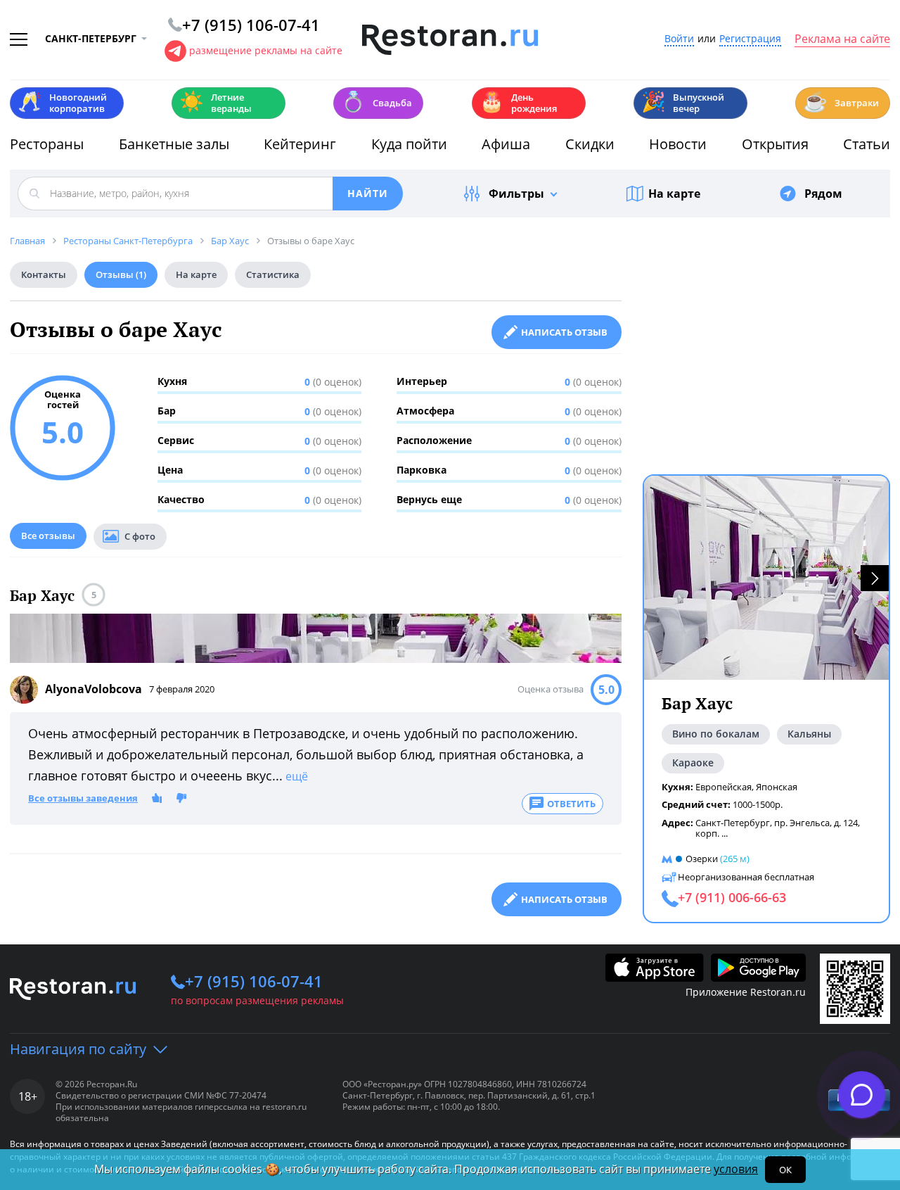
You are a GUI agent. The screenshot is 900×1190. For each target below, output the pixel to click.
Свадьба (376, 102)
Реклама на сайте (842, 39)
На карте (674, 193)
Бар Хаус (42, 596)
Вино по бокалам (715, 733)
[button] (875, 578)
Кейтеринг (300, 143)
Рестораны (47, 143)
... (724, 833)
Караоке (693, 762)
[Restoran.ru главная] (450, 40)
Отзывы (121, 274)
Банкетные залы (174, 143)
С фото (139, 536)
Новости (678, 143)
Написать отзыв (564, 332)
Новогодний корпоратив (62, 103)
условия (736, 1169)
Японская (776, 786)
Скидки (590, 143)
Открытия (775, 143)
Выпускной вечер (682, 103)
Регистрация (750, 39)
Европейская (723, 786)
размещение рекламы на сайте (265, 50)
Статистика (273, 274)
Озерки (702, 858)
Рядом (823, 193)
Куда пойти (409, 143)
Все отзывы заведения (83, 798)
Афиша (506, 143)
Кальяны (809, 733)
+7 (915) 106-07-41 (254, 981)
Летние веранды (215, 103)
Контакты (43, 274)
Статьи (866, 143)
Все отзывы (48, 535)
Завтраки (841, 102)
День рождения (518, 103)
